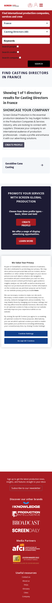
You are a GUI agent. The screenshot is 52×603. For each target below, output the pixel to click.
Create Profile (26, 223)
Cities (26, 592)
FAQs (26, 585)
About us (26, 581)
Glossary (26, 589)
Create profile (13, 144)
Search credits (9, 52)
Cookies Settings (26, 333)
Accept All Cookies (26, 341)
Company (26, 596)
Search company (10, 57)
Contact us (26, 577)
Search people (9, 46)
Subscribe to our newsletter (26, 488)
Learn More (26, 241)
